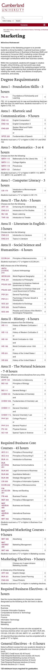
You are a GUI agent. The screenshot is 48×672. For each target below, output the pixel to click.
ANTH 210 (3, 269)
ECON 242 (5, 485)
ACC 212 (5, 455)
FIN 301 (2, 489)
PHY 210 (5, 425)
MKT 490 (3, 543)
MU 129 (4, 214)
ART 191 (5, 206)
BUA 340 (5, 470)
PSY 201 (4, 294)
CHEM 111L (6, 415)
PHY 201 (5, 418)
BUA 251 (3, 463)
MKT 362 (5, 518)
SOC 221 (5, 303)
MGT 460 (3, 504)
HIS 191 (4, 339)
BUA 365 (5, 474)
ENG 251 (5, 466)
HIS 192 (4, 346)
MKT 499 (5, 550)
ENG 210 (5, 210)
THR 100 (5, 217)
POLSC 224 (6, 290)
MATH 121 (5, 169)
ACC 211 (5, 452)
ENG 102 (5, 123)
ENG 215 (5, 235)
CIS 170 (4, 190)
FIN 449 (4, 496)
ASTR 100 (5, 380)
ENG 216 (5, 238)
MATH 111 (5, 162)
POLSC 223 (6, 284)
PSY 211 (4, 299)
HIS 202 (4, 360)
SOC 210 (5, 271)
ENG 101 (5, 120)
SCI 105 (4, 432)
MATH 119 (5, 166)
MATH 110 (5, 158)
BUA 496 (5, 477)
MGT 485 (3, 512)
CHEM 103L (6, 401)
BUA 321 (5, 576)
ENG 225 (5, 128)
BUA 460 (5, 506)
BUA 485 (5, 514)
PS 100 (4, 429)
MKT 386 (5, 539)
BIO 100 (4, 383)
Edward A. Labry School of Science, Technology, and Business (31, 29)
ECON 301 (5, 491)
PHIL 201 (5, 279)
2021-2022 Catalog (8, 29)
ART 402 (5, 573)
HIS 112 (4, 332)
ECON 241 (5, 258)
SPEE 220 (5, 136)
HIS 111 (4, 325)
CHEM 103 (5, 394)
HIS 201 (4, 353)
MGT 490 (5, 545)
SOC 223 (5, 307)
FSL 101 (4, 97)
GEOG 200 (5, 276)
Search (18, 21)
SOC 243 (5, 311)
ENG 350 (5, 580)
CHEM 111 (5, 408)
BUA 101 (5, 459)
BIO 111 (4, 390)
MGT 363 (5, 499)
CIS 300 (4, 481)
